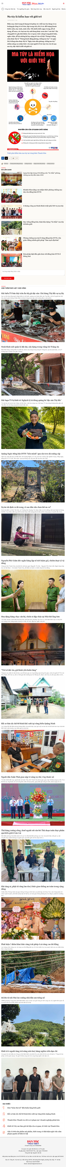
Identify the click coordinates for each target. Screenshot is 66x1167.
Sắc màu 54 (47, 9)
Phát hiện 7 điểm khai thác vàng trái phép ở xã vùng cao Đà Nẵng (30, 944)
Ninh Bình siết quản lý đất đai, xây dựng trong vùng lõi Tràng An (30, 347)
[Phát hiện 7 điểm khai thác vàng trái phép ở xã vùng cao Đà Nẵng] (33, 972)
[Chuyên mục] (2, 3)
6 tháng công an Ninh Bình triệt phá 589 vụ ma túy (43, 206)
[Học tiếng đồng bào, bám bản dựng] (11, 228)
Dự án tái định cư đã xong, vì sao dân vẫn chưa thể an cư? (26, 507)
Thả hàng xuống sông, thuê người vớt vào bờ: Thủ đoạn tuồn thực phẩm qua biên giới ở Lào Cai (32, 831)
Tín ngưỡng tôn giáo (23, 9)
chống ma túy (28, 163)
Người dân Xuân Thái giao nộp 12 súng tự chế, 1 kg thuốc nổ (27, 777)
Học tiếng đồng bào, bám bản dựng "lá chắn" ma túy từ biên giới (43, 223)
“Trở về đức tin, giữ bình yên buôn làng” (19, 670)
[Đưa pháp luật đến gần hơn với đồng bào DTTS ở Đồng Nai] (11, 260)
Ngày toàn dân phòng (39, 163)
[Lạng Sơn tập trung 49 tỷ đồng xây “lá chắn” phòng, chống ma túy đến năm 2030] (11, 179)
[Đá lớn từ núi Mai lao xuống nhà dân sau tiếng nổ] (33, 1025)
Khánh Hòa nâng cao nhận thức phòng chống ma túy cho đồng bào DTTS (42, 191)
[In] (13, 158)
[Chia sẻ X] (6, 158)
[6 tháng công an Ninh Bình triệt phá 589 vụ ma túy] (11, 212)
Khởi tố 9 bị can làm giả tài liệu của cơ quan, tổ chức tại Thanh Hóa (33, 1126)
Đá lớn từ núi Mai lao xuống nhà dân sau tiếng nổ (23, 998)
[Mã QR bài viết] (17, 158)
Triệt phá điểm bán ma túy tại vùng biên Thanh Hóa (26, 153)
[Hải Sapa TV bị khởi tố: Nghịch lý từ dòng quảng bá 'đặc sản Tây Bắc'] (33, 428)
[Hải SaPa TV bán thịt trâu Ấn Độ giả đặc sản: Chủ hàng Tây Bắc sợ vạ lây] (33, 321)
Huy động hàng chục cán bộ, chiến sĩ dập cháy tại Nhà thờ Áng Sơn (30, 617)
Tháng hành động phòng (16, 163)
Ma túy (6, 163)
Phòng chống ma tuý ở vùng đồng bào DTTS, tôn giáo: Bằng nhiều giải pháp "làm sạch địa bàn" (42, 239)
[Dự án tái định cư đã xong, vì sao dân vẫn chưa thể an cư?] (33, 535)
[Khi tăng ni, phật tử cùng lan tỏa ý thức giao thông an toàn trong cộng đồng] (33, 918)
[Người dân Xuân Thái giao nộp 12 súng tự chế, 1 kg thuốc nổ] (33, 804)
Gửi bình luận (7, 278)
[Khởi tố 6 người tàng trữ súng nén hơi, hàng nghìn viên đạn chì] (33, 1079)
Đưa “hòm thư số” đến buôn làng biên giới (23, 1108)
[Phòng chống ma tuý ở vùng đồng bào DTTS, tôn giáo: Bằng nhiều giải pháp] (11, 244)
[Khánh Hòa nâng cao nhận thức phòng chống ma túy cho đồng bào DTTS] (11, 196)
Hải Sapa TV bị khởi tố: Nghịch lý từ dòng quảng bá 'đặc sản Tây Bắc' (31, 400)
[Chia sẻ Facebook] (2, 158)
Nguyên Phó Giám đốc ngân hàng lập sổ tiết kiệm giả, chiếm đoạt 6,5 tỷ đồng (32, 562)
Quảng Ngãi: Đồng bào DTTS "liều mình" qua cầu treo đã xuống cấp (30, 454)
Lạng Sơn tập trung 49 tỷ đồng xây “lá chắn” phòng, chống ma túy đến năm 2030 (41, 174)
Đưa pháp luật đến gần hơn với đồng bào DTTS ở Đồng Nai (42, 255)
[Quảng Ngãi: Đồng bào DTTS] (33, 481)
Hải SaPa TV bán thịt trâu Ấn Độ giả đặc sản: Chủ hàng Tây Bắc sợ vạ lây (32, 293)
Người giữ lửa (56, 9)
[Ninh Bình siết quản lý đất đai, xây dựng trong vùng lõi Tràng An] (33, 374)
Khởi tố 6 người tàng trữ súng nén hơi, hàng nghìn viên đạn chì (29, 1051)
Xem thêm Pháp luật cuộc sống (13, 288)
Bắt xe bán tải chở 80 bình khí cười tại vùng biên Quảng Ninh (28, 723)
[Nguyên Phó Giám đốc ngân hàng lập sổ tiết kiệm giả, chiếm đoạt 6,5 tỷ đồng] (33, 591)
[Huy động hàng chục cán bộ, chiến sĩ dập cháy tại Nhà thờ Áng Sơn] (33, 644)
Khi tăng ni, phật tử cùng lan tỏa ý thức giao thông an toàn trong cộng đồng (32, 887)
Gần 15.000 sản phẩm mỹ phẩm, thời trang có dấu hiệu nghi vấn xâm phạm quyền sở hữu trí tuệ (34, 1133)
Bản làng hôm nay (36, 9)
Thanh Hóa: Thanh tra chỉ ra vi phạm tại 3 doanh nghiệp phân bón (33, 1120)
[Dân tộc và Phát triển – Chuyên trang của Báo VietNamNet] (26, 3)
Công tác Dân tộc (10, 9)
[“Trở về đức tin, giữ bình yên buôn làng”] (33, 698)
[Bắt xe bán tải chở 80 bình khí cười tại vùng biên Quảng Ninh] (33, 751)
